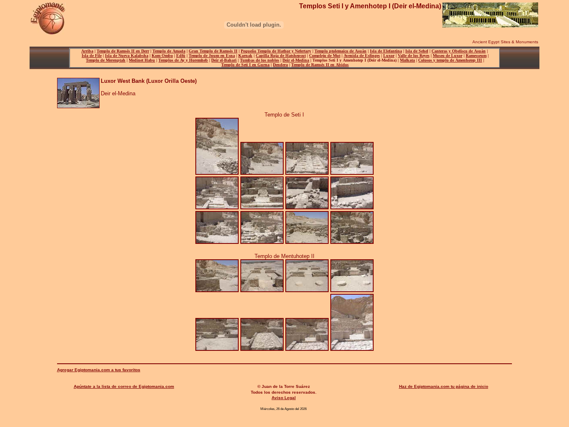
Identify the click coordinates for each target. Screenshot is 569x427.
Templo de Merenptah (105, 60)
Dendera (280, 64)
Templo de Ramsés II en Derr (123, 51)
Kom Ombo (162, 55)
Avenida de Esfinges (362, 55)
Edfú (180, 55)
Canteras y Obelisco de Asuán (459, 51)
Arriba (87, 51)
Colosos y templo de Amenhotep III (450, 60)
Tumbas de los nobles (259, 60)
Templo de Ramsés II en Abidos (320, 64)
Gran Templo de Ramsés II (213, 51)
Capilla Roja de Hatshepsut (281, 55)
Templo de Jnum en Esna (212, 55)
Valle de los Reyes (413, 55)
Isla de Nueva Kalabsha (126, 55)
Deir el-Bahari (224, 60)
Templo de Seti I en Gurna (245, 64)
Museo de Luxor (447, 55)
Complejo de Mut (324, 55)
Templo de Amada (168, 51)
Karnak (245, 55)
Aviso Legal (284, 397)
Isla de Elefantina (386, 51)
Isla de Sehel (416, 51)
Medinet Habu (142, 60)
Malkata (407, 60)
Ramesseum (476, 55)
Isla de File (92, 55)
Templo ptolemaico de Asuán (340, 51)
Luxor (388, 55)
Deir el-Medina (295, 60)
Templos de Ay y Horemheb (183, 60)
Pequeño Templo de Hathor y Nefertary (276, 51)
